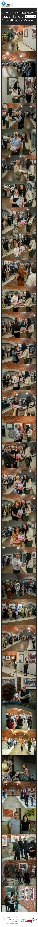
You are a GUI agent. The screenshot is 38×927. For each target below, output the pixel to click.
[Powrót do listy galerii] (30, 16)
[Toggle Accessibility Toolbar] (3, 3)
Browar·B (14, 918)
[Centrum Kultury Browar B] (7, 3)
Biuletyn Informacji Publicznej (32, 920)
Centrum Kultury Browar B (23, 920)
